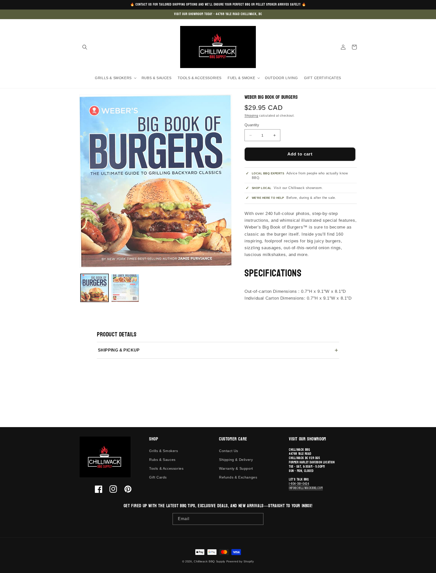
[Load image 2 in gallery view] (125, 288)
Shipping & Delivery (236, 460)
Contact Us (228, 451)
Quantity (251, 125)
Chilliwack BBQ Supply (209, 561)
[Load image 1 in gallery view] (94, 288)
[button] (84, 47)
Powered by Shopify (240, 561)
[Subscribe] (257, 519)
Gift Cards (158, 477)
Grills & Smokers (163, 451)
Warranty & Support (236, 468)
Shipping (251, 115)
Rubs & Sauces (162, 460)
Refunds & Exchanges (238, 477)
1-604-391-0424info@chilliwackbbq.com (306, 486)
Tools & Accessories (166, 468)
